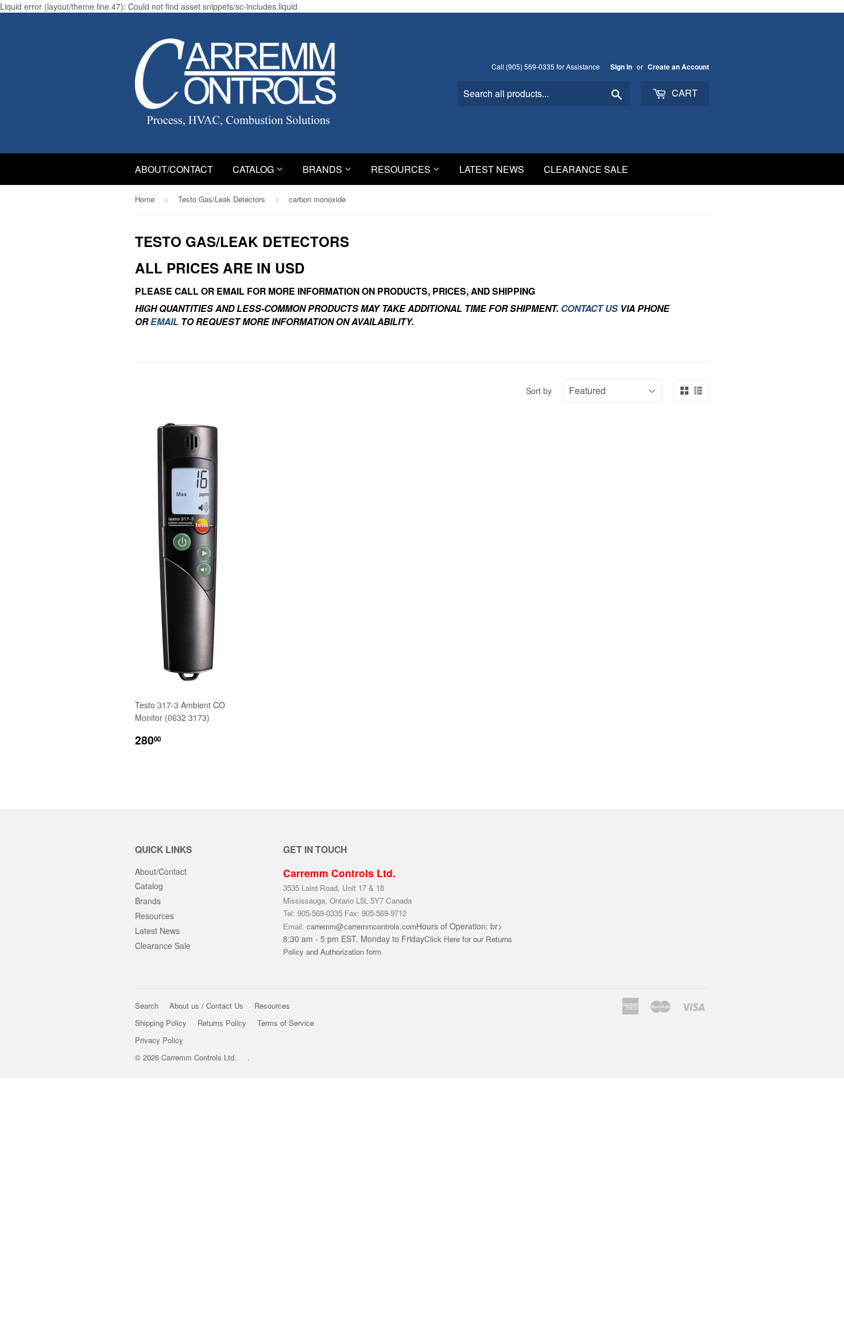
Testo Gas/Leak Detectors (221, 199)
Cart (683, 92)
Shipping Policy (161, 1022)
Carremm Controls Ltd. (199, 1057)
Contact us (589, 308)
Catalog (254, 169)
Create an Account (678, 67)
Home (144, 199)
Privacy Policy (159, 1040)
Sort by (539, 390)
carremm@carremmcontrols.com (361, 926)
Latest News (491, 169)
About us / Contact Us (206, 1005)
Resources (402, 169)
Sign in (621, 67)
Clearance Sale (586, 169)
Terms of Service (285, 1022)
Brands (323, 169)
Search (146, 1005)
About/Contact (174, 169)
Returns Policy (222, 1022)
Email (164, 321)
